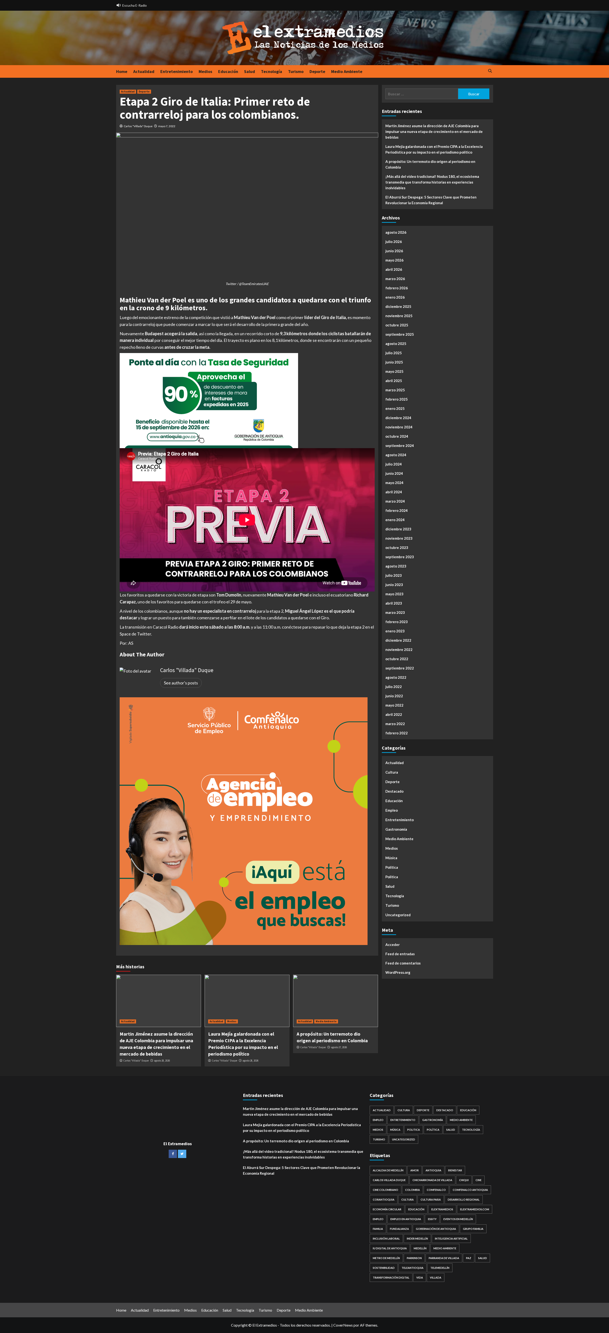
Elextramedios (442, 1209)
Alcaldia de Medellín (388, 1170)
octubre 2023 (396, 547)
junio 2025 (394, 362)
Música (391, 858)
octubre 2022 (396, 659)
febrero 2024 (396, 510)
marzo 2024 (395, 501)
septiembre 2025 (399, 334)
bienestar (455, 1170)
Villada (435, 1277)
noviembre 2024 (399, 427)
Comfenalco (436, 1189)
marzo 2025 (395, 390)
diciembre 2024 (398, 418)
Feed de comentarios (403, 963)
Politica (391, 877)
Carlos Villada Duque (389, 1180)
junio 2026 (394, 251)
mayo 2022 (394, 705)
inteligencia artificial (451, 1238)
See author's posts (181, 682)
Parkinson (414, 1258)
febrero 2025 (396, 399)
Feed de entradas (400, 954)
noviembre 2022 (399, 649)
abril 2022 (393, 714)
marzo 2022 (395, 724)
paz (468, 1258)
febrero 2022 (396, 733)
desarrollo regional (464, 1199)
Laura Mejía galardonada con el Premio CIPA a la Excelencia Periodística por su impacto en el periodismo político (434, 149)
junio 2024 (394, 473)
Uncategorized (398, 915)
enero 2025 (395, 408)
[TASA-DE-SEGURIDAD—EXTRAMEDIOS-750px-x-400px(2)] (209, 400)
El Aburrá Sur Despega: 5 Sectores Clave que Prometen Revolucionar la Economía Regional (430, 200)
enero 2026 (395, 297)
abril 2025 (393, 380)
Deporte (317, 71)
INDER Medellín (417, 1238)
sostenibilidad (384, 1267)
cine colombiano (385, 1189)
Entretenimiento (176, 71)
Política (391, 867)
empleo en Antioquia (405, 1219)
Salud (249, 71)
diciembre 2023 (398, 529)
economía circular (387, 1209)
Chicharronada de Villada (432, 1180)
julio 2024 (393, 464)
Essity (432, 1219)
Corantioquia (383, 1199)
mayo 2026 (394, 260)
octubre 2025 (396, 325)
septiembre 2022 (399, 668)
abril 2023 (393, 603)
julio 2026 (393, 241)
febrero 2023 (396, 622)
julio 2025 (393, 353)
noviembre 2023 (399, 538)
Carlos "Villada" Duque (138, 126)
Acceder (392, 944)
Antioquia (433, 1170)
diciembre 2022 (398, 640)
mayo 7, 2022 (166, 126)
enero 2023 (395, 631)
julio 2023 (393, 575)
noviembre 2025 (399, 316)
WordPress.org (397, 972)
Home (121, 71)
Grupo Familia (473, 1228)
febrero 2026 (396, 288)
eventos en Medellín (458, 1219)
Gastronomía (396, 829)
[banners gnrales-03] (244, 820)
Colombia (412, 1189)
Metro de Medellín (386, 1258)
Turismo (296, 71)
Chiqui (464, 1180)
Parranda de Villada (444, 1258)
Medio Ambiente (346, 71)
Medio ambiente (444, 1248)
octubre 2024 (396, 436)
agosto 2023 (395, 566)
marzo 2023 (395, 612)
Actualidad (143, 71)
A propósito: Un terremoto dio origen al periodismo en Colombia (430, 164)
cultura (407, 1199)
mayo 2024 (394, 482)
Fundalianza (399, 1228)
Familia (378, 1228)
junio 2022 (394, 696)
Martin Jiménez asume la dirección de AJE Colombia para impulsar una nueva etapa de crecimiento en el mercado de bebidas (434, 131)
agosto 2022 (395, 677)
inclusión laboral (386, 1238)
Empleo (391, 810)
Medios (205, 71)
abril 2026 (393, 269)
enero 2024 (395, 520)
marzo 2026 (395, 278)
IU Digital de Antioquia (390, 1248)
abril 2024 (393, 492)
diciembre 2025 (398, 306)
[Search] (490, 71)
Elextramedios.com (474, 1209)
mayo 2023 (394, 594)
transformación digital (391, 1277)
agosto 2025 (395, 343)
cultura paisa (431, 1199)
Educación (228, 71)
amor (414, 1170)
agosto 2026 (395, 232)
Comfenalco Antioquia (470, 1189)
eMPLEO (378, 1219)
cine (478, 1180)
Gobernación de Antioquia (436, 1228)
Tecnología (271, 71)
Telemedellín (439, 1267)
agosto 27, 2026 (339, 1047)
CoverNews (343, 1325)
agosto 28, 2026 (162, 1060)
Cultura (391, 772)
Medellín (420, 1248)
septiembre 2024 (399, 445)
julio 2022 (393, 686)
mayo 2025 (394, 371)
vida (419, 1277)
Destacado (394, 791)
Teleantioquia (412, 1267)
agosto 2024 (395, 455)
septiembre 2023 (399, 557)
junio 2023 (394, 584)
